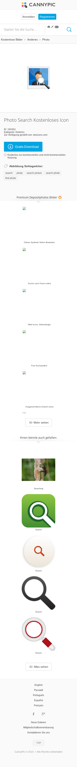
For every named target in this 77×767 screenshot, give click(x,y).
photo (20, 173)
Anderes (19, 132)
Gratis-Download (27, 146)
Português (38, 695)
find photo (10, 178)
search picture (34, 173)
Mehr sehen (41, 422)
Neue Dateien (38, 722)
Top (38, 743)
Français (38, 705)
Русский (38, 690)
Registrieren (47, 16)
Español (38, 700)
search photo (53, 173)
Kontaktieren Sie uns (38, 732)
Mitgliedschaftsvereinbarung (38, 727)
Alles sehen (41, 666)
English (39, 685)
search (9, 173)
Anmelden (28, 16)
